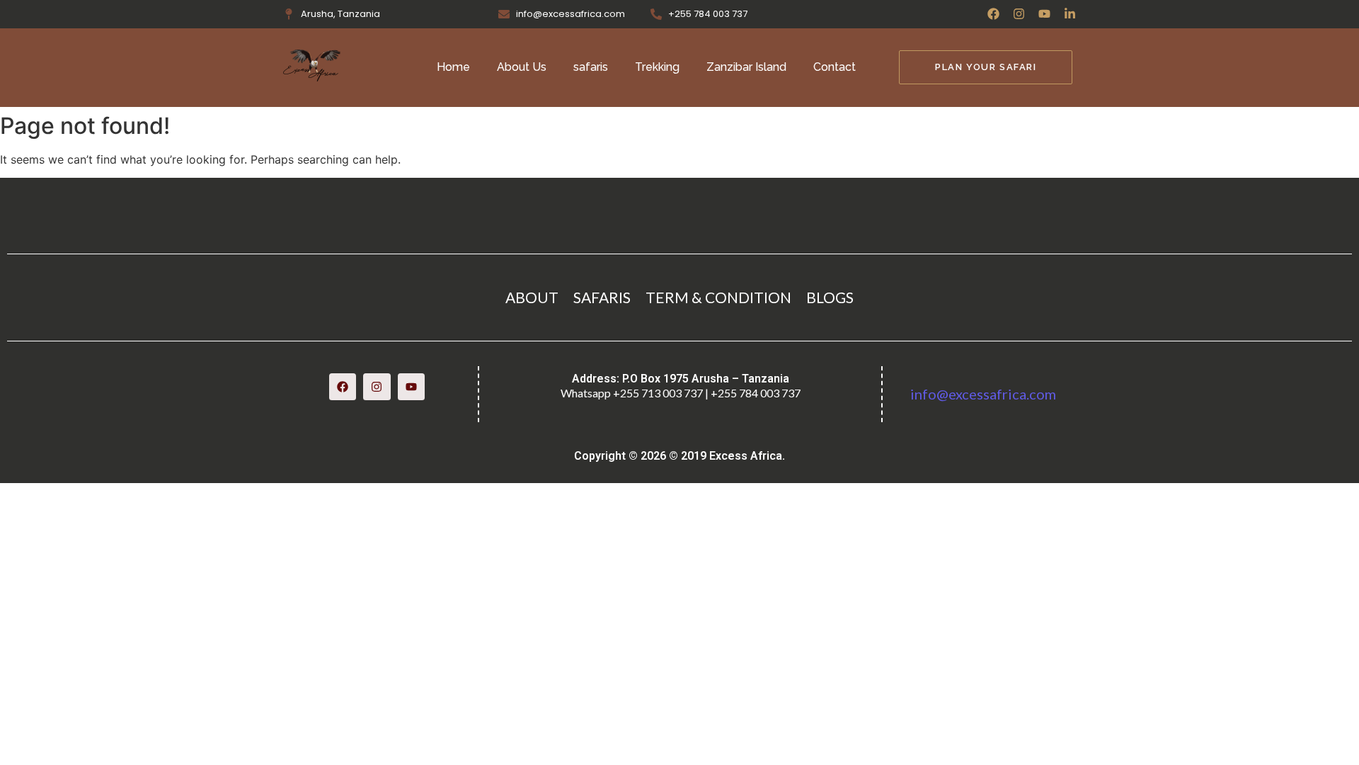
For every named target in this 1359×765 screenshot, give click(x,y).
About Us (521, 67)
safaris (590, 67)
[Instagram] (1019, 14)
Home (453, 67)
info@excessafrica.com (983, 393)
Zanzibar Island (746, 67)
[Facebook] (993, 14)
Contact (834, 67)
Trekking (657, 67)
